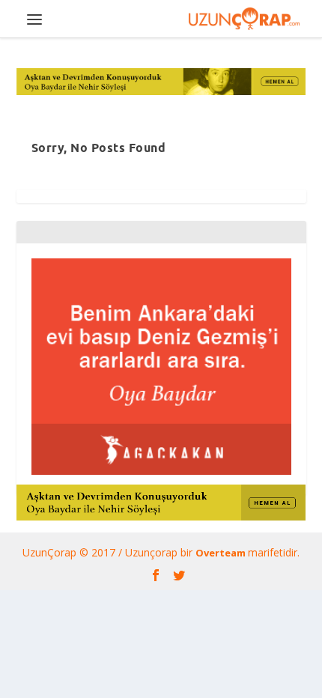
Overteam (221, 552)
